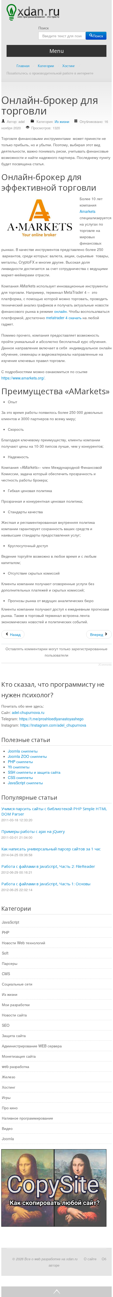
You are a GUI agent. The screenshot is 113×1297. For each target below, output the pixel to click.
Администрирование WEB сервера (32, 1045)
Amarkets (87, 211)
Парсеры (9, 963)
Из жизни (62, 121)
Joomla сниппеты (23, 751)
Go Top (56, 1291)
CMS (6, 973)
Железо (8, 1076)
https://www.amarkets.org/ (22, 378)
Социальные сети (17, 984)
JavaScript (10, 922)
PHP (5, 932)
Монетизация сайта (19, 1056)
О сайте (90, 1258)
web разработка (15, 1066)
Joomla (8, 1138)
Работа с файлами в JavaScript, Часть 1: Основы (45, 883)
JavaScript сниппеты (25, 782)
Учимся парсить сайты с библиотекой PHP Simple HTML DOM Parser (54, 811)
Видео (7, 1128)
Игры (6, 1097)
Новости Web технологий (23, 942)
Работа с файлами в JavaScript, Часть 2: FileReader (48, 866)
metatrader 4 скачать (63, 317)
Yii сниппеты (18, 766)
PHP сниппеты (20, 761)
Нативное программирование (27, 1118)
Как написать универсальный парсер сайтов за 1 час (51, 848)
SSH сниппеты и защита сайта (34, 772)
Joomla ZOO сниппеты (27, 756)
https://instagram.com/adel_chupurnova (53, 725)
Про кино (10, 1107)
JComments (105, 664)
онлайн (60, 311)
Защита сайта (14, 1035)
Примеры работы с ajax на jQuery (33, 831)
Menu (56, 50)
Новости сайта (14, 1015)
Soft (5, 953)
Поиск (43, 27)
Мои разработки (16, 1004)
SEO (5, 1025)
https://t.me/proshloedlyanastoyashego (51, 718)
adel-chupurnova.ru (28, 712)
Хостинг (8, 1087)
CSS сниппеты (20, 777)
